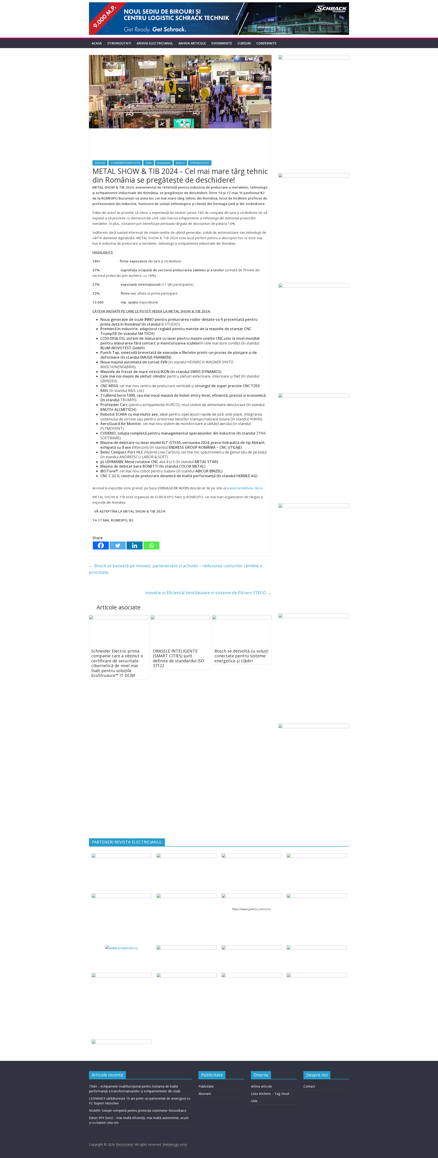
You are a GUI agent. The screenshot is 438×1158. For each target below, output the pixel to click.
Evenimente (221, 43)
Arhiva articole (192, 43)
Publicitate (206, 1086)
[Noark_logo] (316, 896)
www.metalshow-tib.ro (245, 488)
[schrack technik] (186, 975)
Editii (149, 163)
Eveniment (163, 163)
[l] (186, 896)
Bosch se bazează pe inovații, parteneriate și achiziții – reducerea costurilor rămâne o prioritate (176, 569)
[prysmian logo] (121, 975)
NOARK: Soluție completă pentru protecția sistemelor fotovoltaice (137, 1110)
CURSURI (244, 43)
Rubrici (180, 163)
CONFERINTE (266, 43)
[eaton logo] (316, 856)
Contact (309, 1086)
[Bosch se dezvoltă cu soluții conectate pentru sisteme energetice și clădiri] (241, 617)
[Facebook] (101, 545)
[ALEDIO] (251, 948)
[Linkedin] (135, 545)
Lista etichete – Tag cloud (270, 1093)
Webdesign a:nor (174, 1144)
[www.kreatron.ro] (121, 948)
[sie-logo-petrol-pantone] (251, 856)
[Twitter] (118, 545)
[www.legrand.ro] (186, 856)
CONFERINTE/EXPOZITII (125, 163)
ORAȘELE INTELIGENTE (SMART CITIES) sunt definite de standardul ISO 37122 (178, 658)
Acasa (97, 43)
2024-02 (100, 163)
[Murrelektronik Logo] (186, 948)
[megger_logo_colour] (121, 1042)
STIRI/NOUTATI (119, 43)
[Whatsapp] (151, 545)
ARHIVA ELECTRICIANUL (155, 43)
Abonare (204, 1093)
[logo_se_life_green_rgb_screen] (121, 856)
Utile (254, 1101)
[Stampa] (251, 975)
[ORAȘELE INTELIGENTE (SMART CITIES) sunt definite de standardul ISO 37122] (180, 617)
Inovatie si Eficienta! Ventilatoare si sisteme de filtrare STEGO (208, 592)
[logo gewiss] (251, 896)
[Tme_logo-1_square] (316, 975)
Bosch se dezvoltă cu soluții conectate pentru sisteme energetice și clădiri (241, 655)
